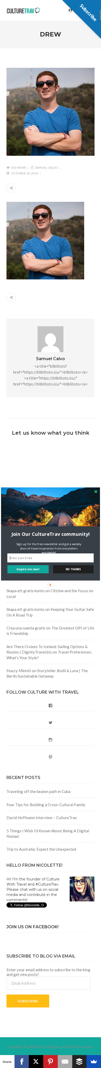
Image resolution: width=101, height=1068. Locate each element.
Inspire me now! (28, 569)
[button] (50, 534)
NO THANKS (73, 569)
